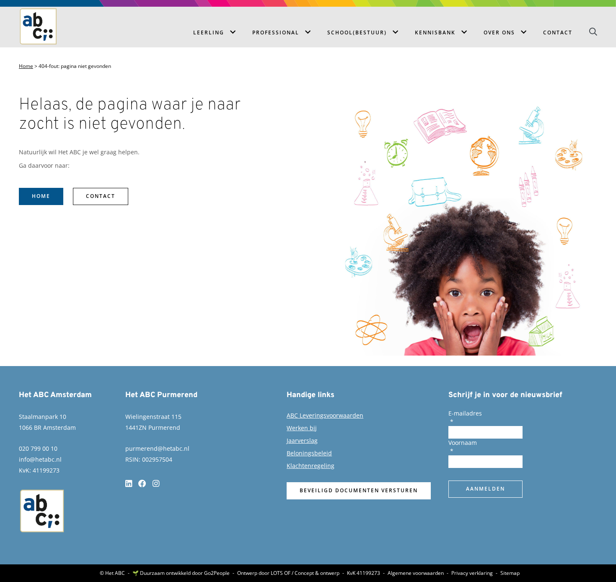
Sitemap (510, 573)
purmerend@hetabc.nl (157, 448)
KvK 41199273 (363, 573)
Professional (275, 32)
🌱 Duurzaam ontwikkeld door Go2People (181, 573)
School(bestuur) (357, 32)
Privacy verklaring (472, 573)
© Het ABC (112, 573)
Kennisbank (435, 32)
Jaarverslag (302, 440)
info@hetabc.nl (40, 459)
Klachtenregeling (310, 466)
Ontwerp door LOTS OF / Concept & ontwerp (288, 573)
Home (26, 66)
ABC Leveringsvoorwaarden (325, 415)
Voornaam (462, 443)
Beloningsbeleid (309, 453)
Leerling (208, 32)
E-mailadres (465, 413)
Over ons (499, 32)
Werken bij (302, 428)
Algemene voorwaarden (416, 573)
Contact (557, 32)
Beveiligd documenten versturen (359, 490)
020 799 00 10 (38, 448)
